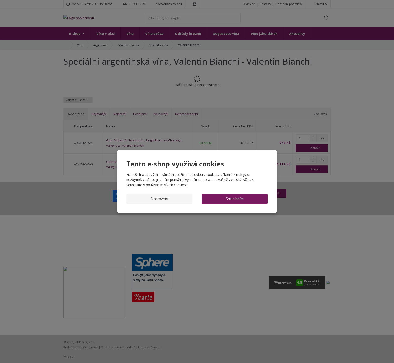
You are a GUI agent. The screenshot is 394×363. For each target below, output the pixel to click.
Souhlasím (235, 198)
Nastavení (159, 198)
